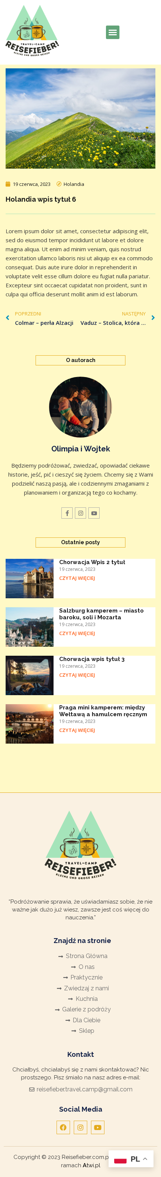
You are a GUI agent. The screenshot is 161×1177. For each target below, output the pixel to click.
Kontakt (80, 1054)
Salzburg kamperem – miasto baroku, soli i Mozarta (101, 614)
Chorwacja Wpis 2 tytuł (92, 562)
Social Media (80, 1109)
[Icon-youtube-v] (94, 513)
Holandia (74, 184)
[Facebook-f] (67, 513)
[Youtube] (97, 1127)
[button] (112, 32)
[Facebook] (63, 1127)
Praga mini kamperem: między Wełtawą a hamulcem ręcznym (103, 711)
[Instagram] (80, 513)
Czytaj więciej (77, 578)
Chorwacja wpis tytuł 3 (92, 659)
